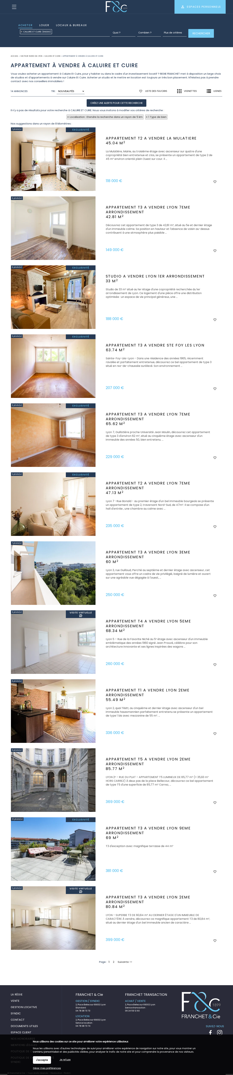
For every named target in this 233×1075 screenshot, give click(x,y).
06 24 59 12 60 (132, 1010)
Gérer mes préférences (47, 1068)
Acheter (25, 25)
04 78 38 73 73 (83, 1010)
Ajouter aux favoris (214, 181)
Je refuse (65, 1059)
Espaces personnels (204, 7)
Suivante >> (125, 962)
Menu (14, 7)
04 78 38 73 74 (83, 1025)
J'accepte (42, 1060)
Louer (44, 25)
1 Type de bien (157, 117)
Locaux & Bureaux (71, 25)
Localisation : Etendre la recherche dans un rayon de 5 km (106, 117)
